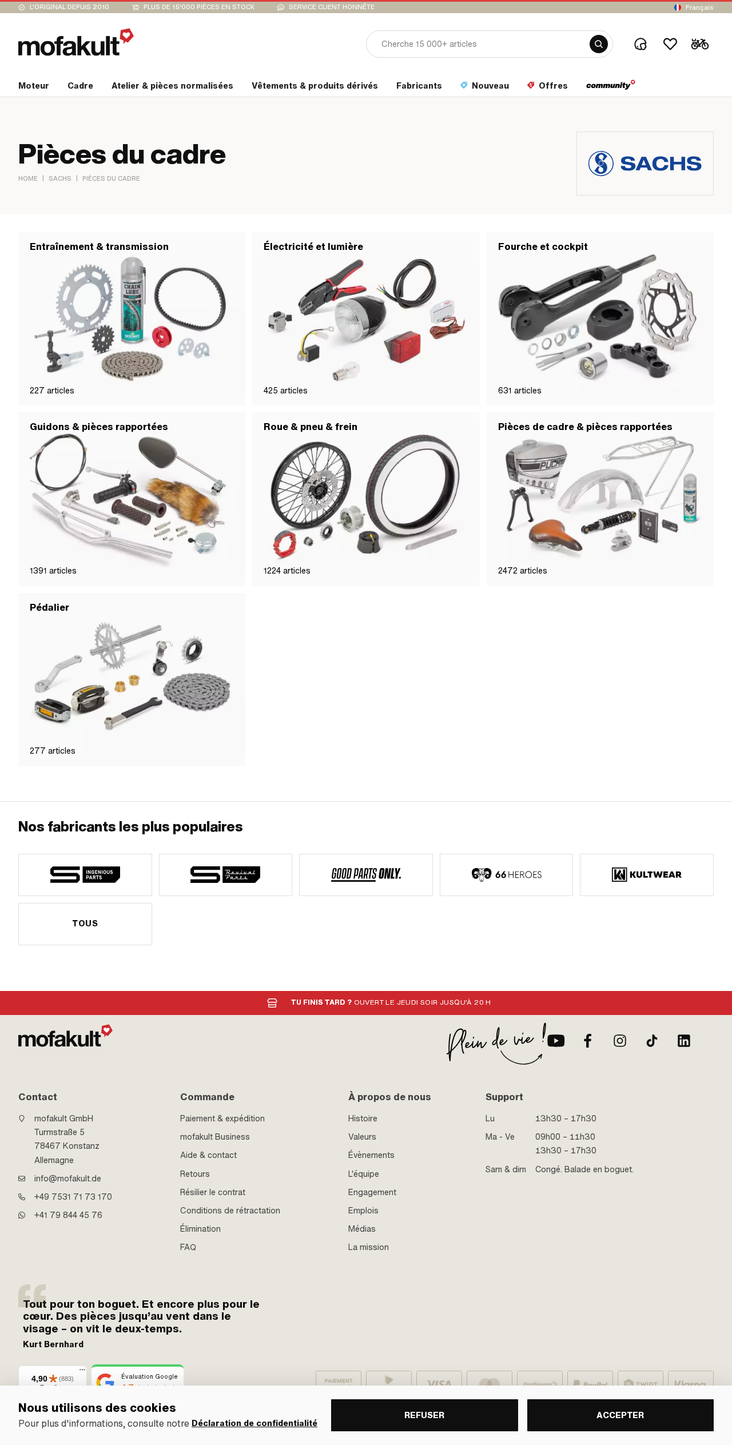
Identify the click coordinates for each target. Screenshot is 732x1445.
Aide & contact (208, 1155)
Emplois (363, 1210)
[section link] (611, 88)
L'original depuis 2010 (69, 7)
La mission (368, 1247)
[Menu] (82, 1372)
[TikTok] (651, 1040)
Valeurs (362, 1137)
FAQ (188, 1247)
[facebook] (587, 1040)
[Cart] (700, 44)
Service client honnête (332, 7)
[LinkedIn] (684, 1040)
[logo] (76, 42)
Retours (195, 1174)
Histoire (362, 1118)
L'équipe (363, 1174)
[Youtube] (555, 1040)
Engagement (372, 1192)
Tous (85, 923)
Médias (362, 1229)
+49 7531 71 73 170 (73, 1197)
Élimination (200, 1229)
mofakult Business (215, 1137)
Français (700, 7)
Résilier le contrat (212, 1192)
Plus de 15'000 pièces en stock (199, 7)
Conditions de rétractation (230, 1210)
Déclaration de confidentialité (254, 1423)
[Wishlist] (670, 44)
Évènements (371, 1155)
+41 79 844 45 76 (68, 1215)
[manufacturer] (85, 875)
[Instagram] (619, 1040)
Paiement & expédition (222, 1118)
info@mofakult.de (67, 1178)
